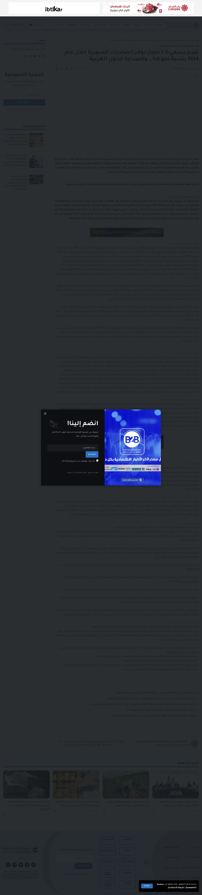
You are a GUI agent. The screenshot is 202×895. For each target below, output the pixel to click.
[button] (147, 886)
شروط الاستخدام (175, 888)
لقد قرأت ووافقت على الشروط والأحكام (78, 461)
